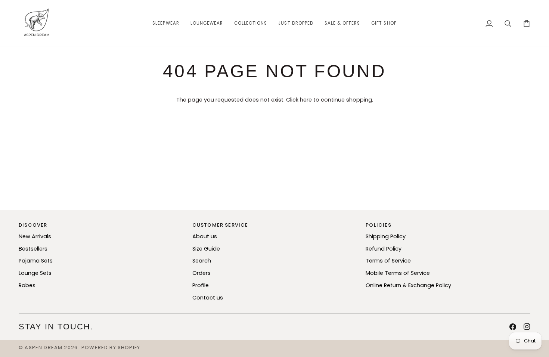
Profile (200, 285)
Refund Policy (383, 248)
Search (201, 260)
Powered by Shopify (110, 347)
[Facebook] (512, 326)
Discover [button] (33, 225)
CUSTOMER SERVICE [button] (220, 225)
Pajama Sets (36, 260)
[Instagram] (527, 326)
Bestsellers (33, 248)
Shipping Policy (386, 236)
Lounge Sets (35, 273)
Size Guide (206, 248)
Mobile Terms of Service (398, 273)
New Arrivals (35, 236)
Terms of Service (388, 260)
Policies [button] (378, 225)
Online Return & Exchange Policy (408, 285)
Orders (201, 273)
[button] (165, 23)
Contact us (207, 297)
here (306, 99)
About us (204, 236)
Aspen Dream (43, 347)
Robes (27, 285)
